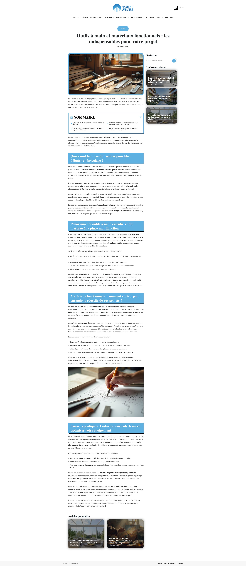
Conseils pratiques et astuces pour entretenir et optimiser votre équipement (123, 129)
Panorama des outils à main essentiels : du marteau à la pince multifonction (88, 129)
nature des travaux (112, 274)
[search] (176, 8)
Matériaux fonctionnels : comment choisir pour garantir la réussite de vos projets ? (123, 123)
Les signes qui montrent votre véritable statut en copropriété (159, 98)
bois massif (72, 312)
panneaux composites (100, 312)
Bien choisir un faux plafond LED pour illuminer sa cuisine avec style (161, 80)
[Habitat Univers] (123, 8)
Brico (123, 28)
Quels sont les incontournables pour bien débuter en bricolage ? (88, 123)
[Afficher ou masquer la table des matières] (118, 117)
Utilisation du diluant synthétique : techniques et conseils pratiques (120, 540)
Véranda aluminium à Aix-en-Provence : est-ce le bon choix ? (83, 541)
